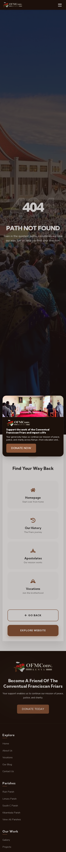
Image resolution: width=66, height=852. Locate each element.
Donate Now (21, 448)
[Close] (58, 401)
